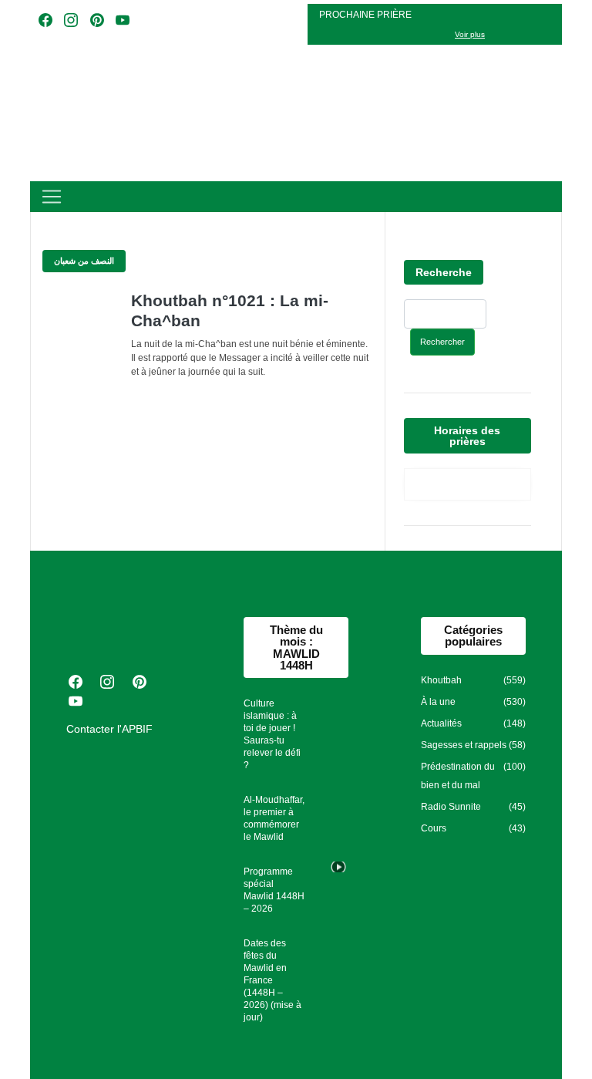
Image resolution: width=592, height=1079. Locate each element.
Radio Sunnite (451, 806)
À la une (438, 701)
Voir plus (470, 34)
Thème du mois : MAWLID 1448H (296, 647)
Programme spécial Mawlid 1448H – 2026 (274, 890)
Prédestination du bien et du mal (458, 776)
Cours (433, 828)
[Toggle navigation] (51, 196)
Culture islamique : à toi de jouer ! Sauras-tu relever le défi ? (272, 734)
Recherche (443, 272)
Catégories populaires (473, 635)
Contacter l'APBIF (109, 729)
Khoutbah (441, 680)
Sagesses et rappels (463, 745)
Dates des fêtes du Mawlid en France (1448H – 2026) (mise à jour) (272, 980)
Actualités (441, 723)
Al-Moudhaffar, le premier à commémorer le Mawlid (274, 818)
